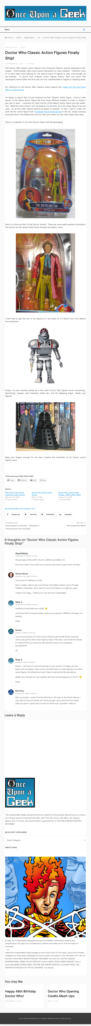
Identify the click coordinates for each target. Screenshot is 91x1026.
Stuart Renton (21, 553)
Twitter (33, 514)
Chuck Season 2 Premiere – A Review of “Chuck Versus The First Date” (22, 527)
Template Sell (65, 1018)
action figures (13, 509)
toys (22, 47)
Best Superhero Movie (76, 525)
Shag (31, 64)
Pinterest (50, 514)
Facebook (16, 514)
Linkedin (68, 514)
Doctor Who (11, 47)
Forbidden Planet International (47, 111)
